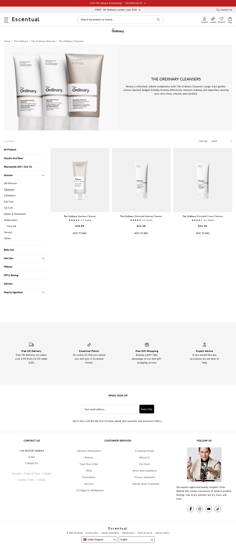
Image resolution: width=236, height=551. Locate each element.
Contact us (226, 9)
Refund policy (128, 533)
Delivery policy (162, 533)
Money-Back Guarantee (145, 483)
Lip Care (8, 207)
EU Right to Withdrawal (90, 490)
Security (89, 483)
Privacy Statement (144, 477)
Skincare (8, 175)
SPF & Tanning (11, 275)
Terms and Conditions (144, 470)
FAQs (89, 470)
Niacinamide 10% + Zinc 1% (18, 166)
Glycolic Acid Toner (13, 158)
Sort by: (203, 141)
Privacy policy (92, 533)
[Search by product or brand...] (158, 19)
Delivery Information (89, 450)
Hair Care (8, 258)
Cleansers (9, 189)
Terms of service (145, 533)
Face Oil (11, 226)
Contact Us (31, 463)
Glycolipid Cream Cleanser (202, 216)
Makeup (8, 266)
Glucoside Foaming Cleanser (141, 216)
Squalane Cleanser (80, 216)
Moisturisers (10, 220)
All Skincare (10, 183)
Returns (89, 457)
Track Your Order (88, 464)
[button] (6, 18)
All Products (10, 149)
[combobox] (120, 19)
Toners (7, 238)
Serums (8, 232)
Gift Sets (8, 283)
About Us (144, 457)
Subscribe (147, 409)
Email (32, 456)
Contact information (110, 533)
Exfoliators (10, 195)
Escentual (78, 533)
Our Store (144, 464)
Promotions (89, 477)
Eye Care (9, 201)
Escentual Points (144, 450)
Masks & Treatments (15, 214)
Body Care (9, 249)
